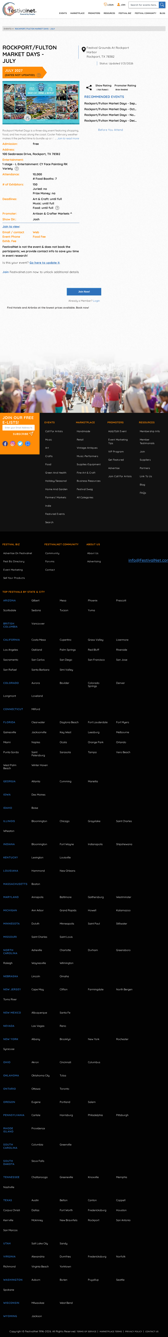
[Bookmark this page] (27, 443)
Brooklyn (65, 1039)
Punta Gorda (11, 752)
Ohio (6, 1062)
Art (47, 447)
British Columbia (10, 625)
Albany (36, 1039)
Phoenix (92, 600)
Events (49, 422)
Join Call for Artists (120, 476)
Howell (92, 910)
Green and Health (55, 472)
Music (48, 439)
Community (52, 553)
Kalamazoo (123, 910)
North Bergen (124, 989)
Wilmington (66, 963)
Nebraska (10, 976)
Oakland (37, 649)
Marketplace (77, 13)
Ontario (9, 1088)
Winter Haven (40, 765)
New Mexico (12, 1012)
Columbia (37, 1144)
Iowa (7, 794)
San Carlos (38, 659)
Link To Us (146, 476)
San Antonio (123, 1220)
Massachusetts (13, 884)
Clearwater (38, 722)
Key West (65, 732)
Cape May (38, 989)
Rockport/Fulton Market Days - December (110, 120)
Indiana (9, 844)
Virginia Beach (40, 1266)
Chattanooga (40, 1177)
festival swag (85, 489)
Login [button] (96, 300)
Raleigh (7, 963)
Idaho (7, 807)
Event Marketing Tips (118, 441)
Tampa (92, 752)
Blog (162, 13)
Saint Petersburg (38, 754)
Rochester (122, 1039)
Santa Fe (65, 1012)
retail (80, 439)
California (11, 639)
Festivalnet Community (61, 544)
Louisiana (10, 870)
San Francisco (96, 659)
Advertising (94, 561)
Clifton (63, 989)
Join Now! (84, 291)
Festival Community (145, 13)
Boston (36, 884)
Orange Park (96, 742)
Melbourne (122, 732)
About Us (93, 544)
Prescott (121, 600)
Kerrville (8, 1220)
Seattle (120, 1279)
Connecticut (13, 709)
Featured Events (55, 513)
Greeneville (66, 1177)
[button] (39, 75)
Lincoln (36, 976)
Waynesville (39, 963)
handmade (83, 431)
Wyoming (10, 1316)
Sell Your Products (14, 577)
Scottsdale (9, 610)
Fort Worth (66, 1210)
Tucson (64, 610)
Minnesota (11, 923)
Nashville (8, 1187)
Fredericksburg (97, 1210)
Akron (35, 1062)
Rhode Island (8, 1130)
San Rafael (10, 669)
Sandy (63, 1243)
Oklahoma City (41, 1075)
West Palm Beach (9, 766)
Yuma (91, 610)
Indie (48, 505)
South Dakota (8, 1162)
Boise (35, 807)
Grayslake (94, 821)
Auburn (36, 1279)
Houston (121, 1210)
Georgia (9, 781)
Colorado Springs (93, 684)
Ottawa (36, 1088)
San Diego (66, 659)
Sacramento (10, 659)
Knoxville (93, 1177)
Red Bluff (93, 649)
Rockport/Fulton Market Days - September (110, 103)
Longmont (9, 695)
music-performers (87, 456)
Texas (7, 1200)
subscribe (21, 434)
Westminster (123, 897)
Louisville (65, 857)
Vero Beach (123, 752)
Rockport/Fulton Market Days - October (110, 109)
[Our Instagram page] (12, 443)
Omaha (64, 976)
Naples (36, 742)
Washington (13, 1279)
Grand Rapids (68, 910)
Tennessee (11, 1177)
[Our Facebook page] (5, 443)
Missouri (10, 936)
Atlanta (36, 781)
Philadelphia (95, 1115)
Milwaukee (38, 1302)
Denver (120, 683)
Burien (63, 1279)
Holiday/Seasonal (56, 480)
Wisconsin (11, 1302)
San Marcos (10, 1230)
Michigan (10, 910)
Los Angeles (10, 649)
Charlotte (65, 950)
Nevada (8, 1025)
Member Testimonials (147, 441)
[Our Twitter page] (20, 443)
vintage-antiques (87, 447)
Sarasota (65, 752)
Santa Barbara (40, 669)
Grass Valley (95, 639)
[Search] (162, 5)
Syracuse (8, 1049)
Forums (49, 561)
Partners (145, 468)
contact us (151, 1331)
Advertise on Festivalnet (17, 553)
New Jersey (12, 989)
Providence (38, 1128)
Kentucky (10, 857)
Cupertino (65, 639)
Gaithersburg (96, 897)
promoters (94, 13)
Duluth (35, 923)
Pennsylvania (13, 1115)
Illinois (9, 821)
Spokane (8, 1289)
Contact (50, 569)
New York (10, 1039)
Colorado (11, 683)
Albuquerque (39, 1012)
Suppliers (145, 459)
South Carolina (10, 1146)
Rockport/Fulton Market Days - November (110, 115)
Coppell (121, 1200)
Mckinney (37, 1220)
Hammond (38, 870)
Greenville (66, 1144)
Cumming (65, 781)
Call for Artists (54, 431)
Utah (7, 1243)
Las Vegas (38, 1025)
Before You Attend (110, 129)
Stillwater (121, 923)
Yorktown (65, 1266)
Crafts (49, 456)
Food (48, 464)
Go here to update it (45, 263)
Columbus (94, 1062)
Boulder (64, 683)
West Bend (66, 1302)
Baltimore (66, 897)
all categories (85, 497)
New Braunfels (68, 1220)
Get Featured (116, 459)
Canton (92, 1200)
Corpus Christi (11, 1210)
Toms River (10, 999)
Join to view (10, 226)
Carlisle (36, 1115)
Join (5, 272)
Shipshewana (124, 844)
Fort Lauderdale (98, 722)
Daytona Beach (69, 722)
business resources (88, 480)
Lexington (37, 857)
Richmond (9, 1266)
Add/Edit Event (117, 431)
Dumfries (65, 1256)
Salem (92, 1102)
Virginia (9, 1256)
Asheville (37, 950)
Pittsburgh (122, 1115)
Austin (35, 1200)
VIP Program (116, 451)
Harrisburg (66, 1115)
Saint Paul (94, 923)
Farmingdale (96, 989)
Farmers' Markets (55, 497)
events (63, 13)
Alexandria (38, 1256)
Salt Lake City (40, 1243)
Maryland (11, 897)
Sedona (36, 610)
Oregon (9, 1102)
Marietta (93, 781)
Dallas (35, 1210)
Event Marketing (13, 569)
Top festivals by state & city (23, 591)
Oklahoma (11, 1075)
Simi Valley (66, 669)
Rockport (93, 1220)
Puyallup (93, 1279)
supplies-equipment (89, 464)
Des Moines (38, 794)
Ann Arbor (38, 910)
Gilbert (35, 600)
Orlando (121, 742)
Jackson (37, 1316)
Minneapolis (67, 923)
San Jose (121, 659)
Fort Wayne (67, 844)
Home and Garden (56, 489)
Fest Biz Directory (13, 561)
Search (49, 522)
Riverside (121, 649)
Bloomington (39, 821)
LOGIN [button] (110, 5)
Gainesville (9, 732)
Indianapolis (95, 844)
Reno (63, 1025)
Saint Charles (124, 821)
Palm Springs (68, 649)
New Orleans (67, 870)
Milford (36, 709)
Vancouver (38, 623)
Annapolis (37, 897)
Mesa (63, 600)
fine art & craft (86, 472)
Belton (63, 1200)
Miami (6, 742)
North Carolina (10, 951)
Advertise (113, 468)
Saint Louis (66, 936)
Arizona (9, 600)
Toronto (64, 1088)
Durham (93, 950)
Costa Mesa (39, 639)
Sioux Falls (38, 1161)
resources (109, 13)
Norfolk (121, 1256)
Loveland (37, 695)
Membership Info (150, 431)
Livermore (122, 639)
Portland (65, 1102)
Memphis (121, 1177)
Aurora (36, 683)
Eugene (36, 1102)
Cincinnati (65, 1062)
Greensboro (123, 950)
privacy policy (133, 1331)
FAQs (143, 492)
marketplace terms (111, 1331)
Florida (9, 722)
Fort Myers (122, 722)
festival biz (125, 13)
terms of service (86, 1331)
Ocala (63, 742)
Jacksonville (39, 732)
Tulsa (63, 1075)
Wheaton (8, 831)
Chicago (65, 821)
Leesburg (93, 732)
